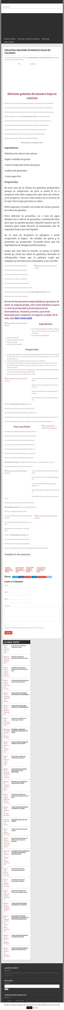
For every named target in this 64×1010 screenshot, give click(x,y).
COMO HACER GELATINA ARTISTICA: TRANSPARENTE (19, 706)
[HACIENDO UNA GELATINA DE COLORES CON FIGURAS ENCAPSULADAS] (7, 857)
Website (6, 599)
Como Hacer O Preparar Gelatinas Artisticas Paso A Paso (19, 669)
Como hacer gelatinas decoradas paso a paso (18, 869)
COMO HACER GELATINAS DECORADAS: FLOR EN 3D (19, 904)
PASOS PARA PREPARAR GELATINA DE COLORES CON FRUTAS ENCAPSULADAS (19, 917)
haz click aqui (34, 138)
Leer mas (35, 1007)
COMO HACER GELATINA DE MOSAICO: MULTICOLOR (19, 948)
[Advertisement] (32, 25)
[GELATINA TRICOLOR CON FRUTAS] (7, 822)
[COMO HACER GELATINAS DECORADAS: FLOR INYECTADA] (7, 773)
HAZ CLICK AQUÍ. (23, 318)
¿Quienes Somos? (9, 42)
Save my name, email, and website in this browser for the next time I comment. (24, 627)
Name (6, 585)
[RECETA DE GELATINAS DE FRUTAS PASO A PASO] (7, 786)
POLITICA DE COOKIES (10, 39)
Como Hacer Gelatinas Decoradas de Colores (18, 880)
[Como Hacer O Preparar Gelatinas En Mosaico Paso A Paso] (7, 799)
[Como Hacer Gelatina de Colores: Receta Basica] (7, 761)
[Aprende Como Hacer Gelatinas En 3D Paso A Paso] (7, 660)
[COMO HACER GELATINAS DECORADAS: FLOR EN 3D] (7, 908)
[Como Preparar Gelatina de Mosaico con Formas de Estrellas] (7, 843)
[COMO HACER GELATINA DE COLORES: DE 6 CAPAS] (7, 811)
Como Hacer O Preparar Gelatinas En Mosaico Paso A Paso (19, 795)
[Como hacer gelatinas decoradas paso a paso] (7, 872)
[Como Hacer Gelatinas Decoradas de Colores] (7, 883)
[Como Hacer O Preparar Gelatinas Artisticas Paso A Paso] (7, 672)
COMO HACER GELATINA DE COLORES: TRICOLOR (19, 936)
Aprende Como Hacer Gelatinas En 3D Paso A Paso (19, 657)
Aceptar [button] (29, 1007)
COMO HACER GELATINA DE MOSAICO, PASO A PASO (19, 742)
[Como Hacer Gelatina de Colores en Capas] (7, 649)
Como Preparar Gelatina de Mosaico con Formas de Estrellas (19, 839)
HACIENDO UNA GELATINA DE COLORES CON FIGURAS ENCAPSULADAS (20, 852)
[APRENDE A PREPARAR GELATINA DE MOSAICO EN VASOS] (7, 734)
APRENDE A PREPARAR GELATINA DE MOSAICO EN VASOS (19, 730)
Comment (7, 605)
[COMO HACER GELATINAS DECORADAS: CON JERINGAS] (7, 697)
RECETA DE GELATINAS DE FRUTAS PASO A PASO (19, 782)
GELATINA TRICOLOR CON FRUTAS (19, 820)
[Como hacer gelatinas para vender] (7, 831)
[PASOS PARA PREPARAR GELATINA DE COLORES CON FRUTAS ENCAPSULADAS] (7, 923)
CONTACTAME (45, 39)
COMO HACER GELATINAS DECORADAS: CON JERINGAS (20, 693)
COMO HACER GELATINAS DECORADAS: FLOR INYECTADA (19, 770)
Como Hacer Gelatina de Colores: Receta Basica (18, 757)
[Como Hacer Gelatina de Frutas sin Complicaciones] (7, 895)
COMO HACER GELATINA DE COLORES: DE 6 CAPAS (19, 807)
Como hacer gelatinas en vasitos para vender (18, 719)
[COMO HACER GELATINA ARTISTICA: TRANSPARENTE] (7, 710)
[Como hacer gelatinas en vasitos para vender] (7, 722)
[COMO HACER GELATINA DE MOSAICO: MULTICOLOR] (7, 953)
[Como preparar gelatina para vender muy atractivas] (7, 685)
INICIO (9, 1000)
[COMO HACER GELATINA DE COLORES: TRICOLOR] (7, 940)
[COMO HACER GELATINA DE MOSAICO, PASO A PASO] (7, 747)
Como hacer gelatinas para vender (19, 829)
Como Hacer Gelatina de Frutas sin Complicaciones (19, 891)
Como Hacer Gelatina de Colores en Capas (18, 646)
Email (6, 592)
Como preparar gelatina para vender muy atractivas (20, 681)
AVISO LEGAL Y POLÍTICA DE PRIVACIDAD (29, 39)
